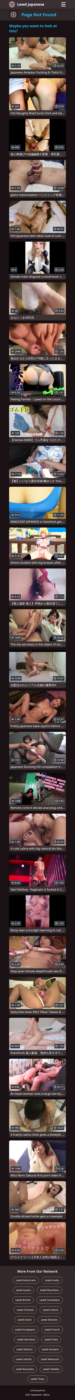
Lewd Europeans (25, 1329)
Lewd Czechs (50, 1310)
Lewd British (23, 1300)
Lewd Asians (23, 1290)
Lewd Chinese (25, 1310)
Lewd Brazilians (49, 1290)
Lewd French (52, 1329)
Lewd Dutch (24, 1319)
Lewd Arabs (52, 1280)
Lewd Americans (26, 1280)
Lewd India (51, 1339)
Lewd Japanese (30, 4)
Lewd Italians (24, 1349)
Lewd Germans (26, 1339)
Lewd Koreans (50, 1349)
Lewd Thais (37, 1379)
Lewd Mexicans (50, 1359)
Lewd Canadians (50, 1300)
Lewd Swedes (51, 1369)
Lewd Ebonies (49, 1319)
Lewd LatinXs (24, 1359)
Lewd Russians (25, 1369)
